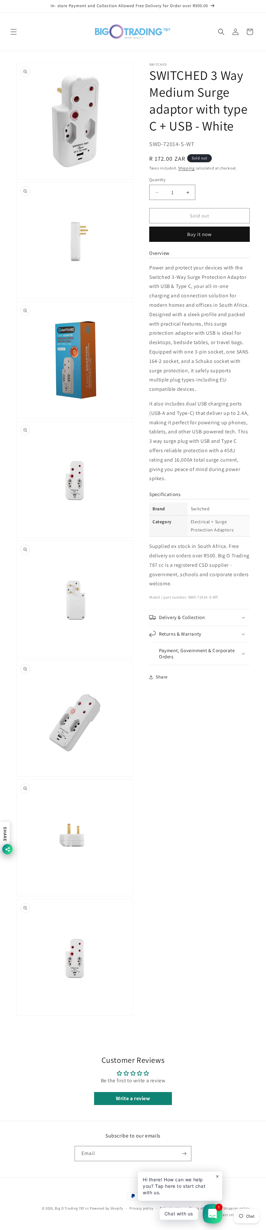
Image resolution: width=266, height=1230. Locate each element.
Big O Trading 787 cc (72, 1208)
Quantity (157, 179)
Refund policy (171, 1208)
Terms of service (203, 1208)
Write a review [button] (133, 1098)
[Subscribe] (184, 1153)
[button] (13, 32)
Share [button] (162, 677)
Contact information (232, 1214)
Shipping (186, 168)
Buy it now (199, 234)
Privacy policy (141, 1208)
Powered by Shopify (106, 1208)
